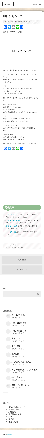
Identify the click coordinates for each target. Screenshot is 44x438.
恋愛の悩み (13, 412)
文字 (10, 417)
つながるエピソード (17, 247)
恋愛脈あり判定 (14, 414)
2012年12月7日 (11, 245)
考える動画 (13, 422)
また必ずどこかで (12, 214)
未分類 (11, 419)
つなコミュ (8, 4)
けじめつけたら (11, 226)
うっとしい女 (11, 232)
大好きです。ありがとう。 (15, 220)
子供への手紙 (14, 409)
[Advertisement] (22, 174)
